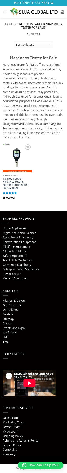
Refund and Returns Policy (20, 440)
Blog (6, 342)
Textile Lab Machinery (17, 260)
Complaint (10, 450)
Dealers (8, 314)
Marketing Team (13, 422)
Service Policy (12, 445)
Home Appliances (14, 228)
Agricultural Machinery (18, 237)
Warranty (9, 454)
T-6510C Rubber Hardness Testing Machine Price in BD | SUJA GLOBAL (16, 183)
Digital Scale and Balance (19, 233)
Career (7, 323)
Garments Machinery (17, 265)
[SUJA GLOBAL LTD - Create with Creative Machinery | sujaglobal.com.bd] (34, 12)
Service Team (12, 427)
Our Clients (10, 310)
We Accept (10, 332)
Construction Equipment (19, 242)
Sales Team (10, 418)
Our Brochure (12, 305)
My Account (10, 431)
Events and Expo (14, 328)
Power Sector (12, 274)
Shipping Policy (13, 436)
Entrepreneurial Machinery (21, 269)
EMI (5, 337)
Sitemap (8, 319)
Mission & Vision (14, 301)
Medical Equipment (16, 278)
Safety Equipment (14, 256)
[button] (5, 11)
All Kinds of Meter (14, 251)
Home (9, 24)
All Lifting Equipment (16, 247)
